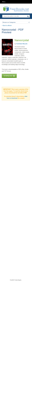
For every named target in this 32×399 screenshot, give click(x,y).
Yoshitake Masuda (21, 43)
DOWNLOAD (8, 76)
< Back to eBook (7, 25)
